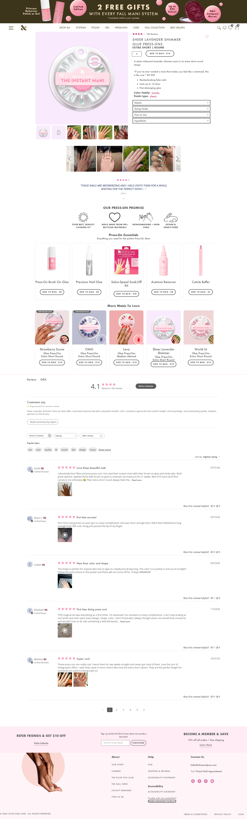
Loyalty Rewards (122, 790)
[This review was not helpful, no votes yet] (217, 506)
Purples (156, 92)
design (82, 449)
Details (138, 102)
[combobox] (66, 435)
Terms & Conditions (195, 814)
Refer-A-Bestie (41, 743)
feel (73, 449)
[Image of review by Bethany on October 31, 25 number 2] (80, 679)
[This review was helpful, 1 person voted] (212, 598)
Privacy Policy (222, 814)
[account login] (225, 28)
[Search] (219, 29)
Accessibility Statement (161, 777)
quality (48, 449)
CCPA (241, 814)
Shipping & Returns (159, 771)
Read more (137, 480)
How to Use (140, 114)
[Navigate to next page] (144, 710)
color (38, 449)
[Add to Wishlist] (207, 36)
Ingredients (140, 120)
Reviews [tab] (31, 379)
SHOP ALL (64, 27)
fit (56, 449)
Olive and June (17, 814)
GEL (107, 27)
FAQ (150, 764)
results (64, 449)
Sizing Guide (141, 108)
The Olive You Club (123, 777)
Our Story (118, 764)
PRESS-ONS (121, 27)
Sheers (153, 96)
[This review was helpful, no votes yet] (212, 506)
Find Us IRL (118, 797)
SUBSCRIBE (138, 743)
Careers (116, 771)
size (30, 449)
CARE (136, 27)
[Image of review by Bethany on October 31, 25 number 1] (65, 679)
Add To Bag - (53, 292)
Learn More (206, 744)
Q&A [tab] (43, 379)
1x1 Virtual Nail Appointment (206, 771)
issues (93, 449)
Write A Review (146, 386)
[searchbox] (37, 435)
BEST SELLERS (177, 27)
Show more (104, 449)
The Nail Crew (120, 784)
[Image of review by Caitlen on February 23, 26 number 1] (65, 581)
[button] (70, 159)
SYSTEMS (81, 27)
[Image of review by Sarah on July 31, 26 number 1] (65, 489)
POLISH (95, 27)
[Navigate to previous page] (103, 710)
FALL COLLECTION (155, 27)
